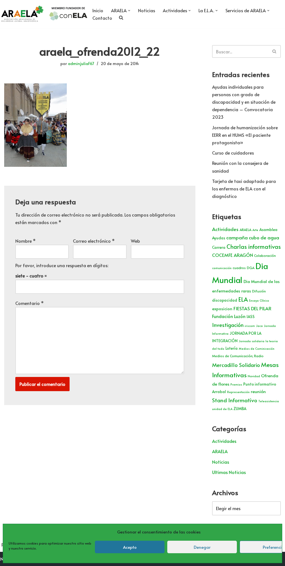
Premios (236, 384)
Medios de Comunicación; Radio (238, 356)
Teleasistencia (268, 401)
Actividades (225, 229)
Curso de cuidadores (233, 153)
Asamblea (268, 229)
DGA (250, 267)
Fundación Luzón (228, 316)
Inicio (97, 10)
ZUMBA (240, 408)
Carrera (218, 247)
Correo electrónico (94, 241)
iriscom (250, 326)
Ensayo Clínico (259, 300)
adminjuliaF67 (81, 63)
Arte (255, 230)
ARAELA (245, 229)
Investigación (228, 324)
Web (135, 241)
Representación (238, 392)
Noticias (146, 10)
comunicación (222, 268)
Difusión (259, 291)
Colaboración (265, 255)
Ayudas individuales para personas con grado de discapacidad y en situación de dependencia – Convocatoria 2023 (244, 102)
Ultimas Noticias (229, 472)
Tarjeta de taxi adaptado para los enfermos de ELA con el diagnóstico (244, 188)
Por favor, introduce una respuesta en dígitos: (61, 265)
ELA (243, 299)
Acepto (130, 547)
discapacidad (224, 300)
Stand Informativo (234, 400)
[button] (129, 10)
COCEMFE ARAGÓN (232, 255)
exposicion (222, 308)
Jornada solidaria (251, 341)
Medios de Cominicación (256, 348)
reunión (258, 391)
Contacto (102, 18)
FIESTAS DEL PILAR (252, 308)
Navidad (254, 376)
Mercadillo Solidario (236, 364)
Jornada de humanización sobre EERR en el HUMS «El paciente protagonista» (245, 134)
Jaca (259, 326)
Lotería (231, 348)
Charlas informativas (254, 246)
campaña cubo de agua (252, 237)
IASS (251, 316)
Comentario (29, 303)
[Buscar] (274, 51)
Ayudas (218, 237)
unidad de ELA (222, 409)
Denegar (202, 547)
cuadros (239, 267)
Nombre (25, 241)
